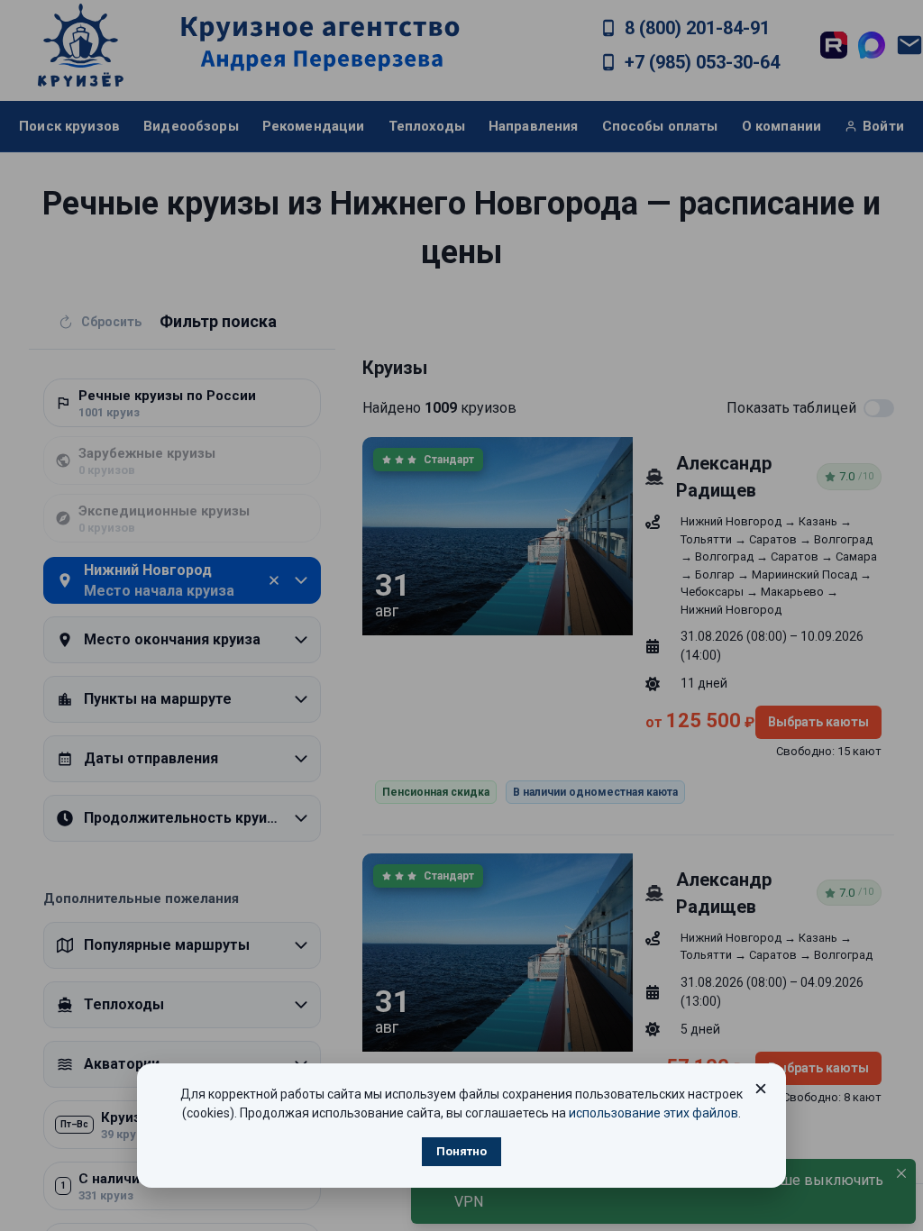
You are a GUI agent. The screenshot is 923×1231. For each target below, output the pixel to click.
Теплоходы (426, 126)
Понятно (461, 1151)
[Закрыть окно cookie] (761, 1089)
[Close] (901, 1173)
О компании (782, 126)
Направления (534, 126)
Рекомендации (313, 126)
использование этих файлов (653, 1113)
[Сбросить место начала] (274, 580)
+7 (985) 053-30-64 (702, 62)
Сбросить (111, 322)
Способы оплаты (660, 126)
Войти (883, 126)
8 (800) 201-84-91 (697, 28)
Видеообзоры (191, 126)
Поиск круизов (69, 126)
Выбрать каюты (818, 722)
